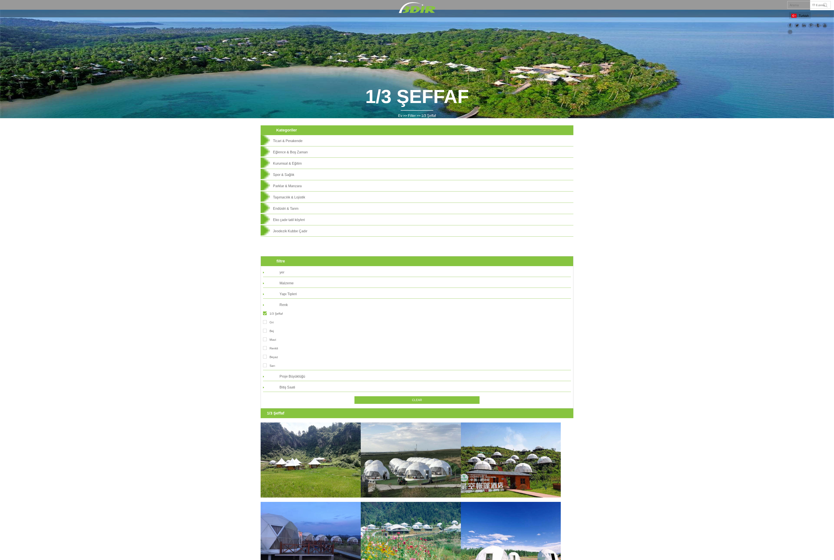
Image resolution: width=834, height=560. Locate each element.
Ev (400, 116)
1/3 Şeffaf (428, 116)
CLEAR (417, 400)
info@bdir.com (820, 15)
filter (412, 116)
